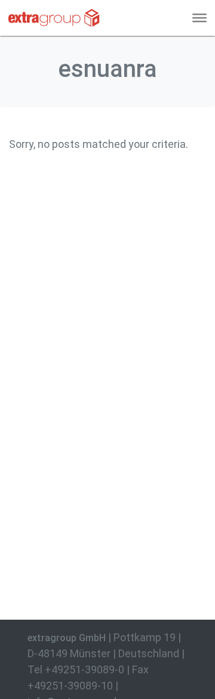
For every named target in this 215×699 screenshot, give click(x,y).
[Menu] (199, 18)
